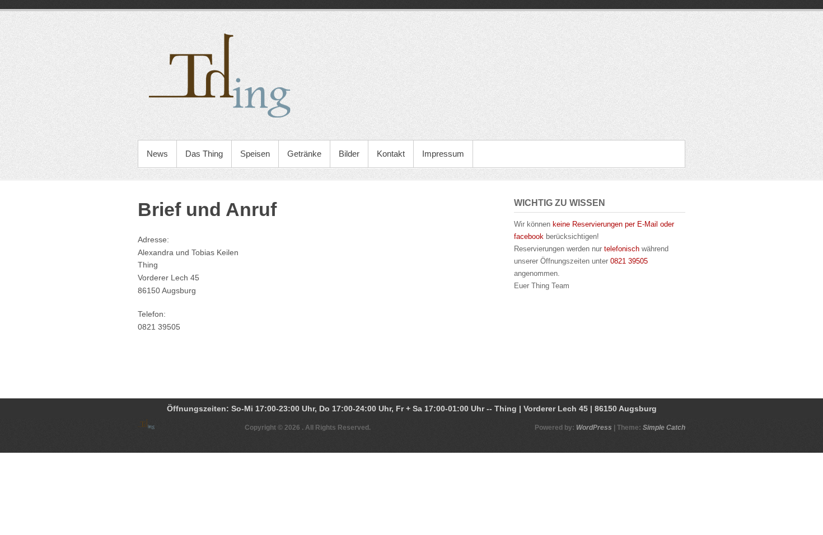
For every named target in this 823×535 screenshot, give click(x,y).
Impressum (443, 153)
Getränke (304, 153)
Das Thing (204, 153)
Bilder (349, 153)
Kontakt (391, 153)
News (157, 153)
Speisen (255, 153)
